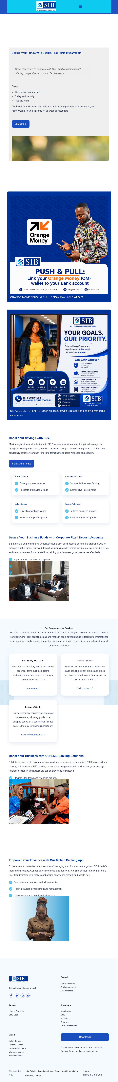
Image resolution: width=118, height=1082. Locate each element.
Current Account (68, 983)
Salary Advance (16, 1055)
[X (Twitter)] (17, 995)
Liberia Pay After (16, 1011)
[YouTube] (28, 995)
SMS (63, 1015)
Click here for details (31, 734)
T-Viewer (65, 1022)
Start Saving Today (21, 463)
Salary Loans (15, 1041)
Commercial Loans (17, 1048)
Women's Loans (16, 1052)
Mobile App (66, 1011)
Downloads (85, 1037)
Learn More (20, 124)
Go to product (83, 688)
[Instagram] (22, 995)
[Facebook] (11, 995)
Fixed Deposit (67, 991)
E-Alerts (64, 1018)
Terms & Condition (92, 1075)
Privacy (87, 1071)
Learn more (32, 688)
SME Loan (13, 1015)
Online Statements (69, 1026)
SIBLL (12, 1075)
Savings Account (68, 987)
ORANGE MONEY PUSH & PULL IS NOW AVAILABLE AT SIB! (46, 297)
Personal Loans (16, 1045)
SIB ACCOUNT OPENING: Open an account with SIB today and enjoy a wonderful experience (57, 413)
